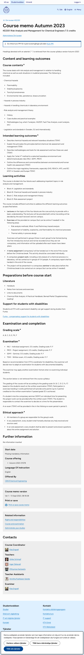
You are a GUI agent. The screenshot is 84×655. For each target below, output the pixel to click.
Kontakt (6, 623)
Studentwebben (17, 2)
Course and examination (14, 524)
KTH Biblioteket (49, 627)
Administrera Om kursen (12, 35)
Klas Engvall (14, 549)
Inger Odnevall (15, 564)
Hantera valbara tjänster (16, 643)
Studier (6, 609)
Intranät (29, 2)
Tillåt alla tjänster (13, 649)
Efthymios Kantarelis (17, 569)
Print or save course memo (19, 505)
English (69, 10)
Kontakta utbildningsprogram (54, 609)
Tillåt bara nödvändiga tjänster (45, 643)
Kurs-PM (50, 44)
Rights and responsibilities (15, 520)
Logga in (77, 2)
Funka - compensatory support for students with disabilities (26, 316)
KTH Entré (47, 623)
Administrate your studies (15, 528)
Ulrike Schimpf (15, 559)
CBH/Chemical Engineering (16, 481)
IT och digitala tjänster (11, 618)
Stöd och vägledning (11, 614)
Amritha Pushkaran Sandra (20, 579)
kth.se (6, 2)
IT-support (47, 618)
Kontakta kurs (48, 614)
